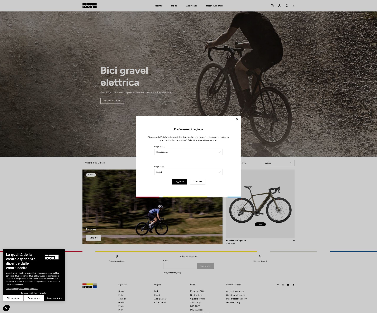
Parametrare (34, 298)
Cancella (198, 181)
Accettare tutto (54, 298)
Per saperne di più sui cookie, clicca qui (22, 289)
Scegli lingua (159, 167)
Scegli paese (159, 147)
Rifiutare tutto (13, 298)
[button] (6, 308)
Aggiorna (179, 181)
